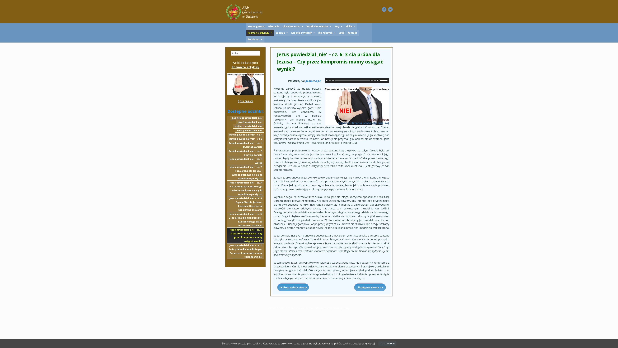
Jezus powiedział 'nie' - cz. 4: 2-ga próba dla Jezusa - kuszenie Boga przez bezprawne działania (245, 204)
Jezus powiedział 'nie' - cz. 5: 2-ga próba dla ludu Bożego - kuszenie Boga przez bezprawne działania (245, 220)
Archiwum (253, 39)
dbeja (347, 308)
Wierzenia (273, 26)
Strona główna (256, 26)
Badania (280, 32)
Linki (341, 32)
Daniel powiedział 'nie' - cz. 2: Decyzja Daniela (245, 153)
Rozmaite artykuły (258, 32)
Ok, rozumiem (387, 343)
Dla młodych (325, 32)
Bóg (337, 26)
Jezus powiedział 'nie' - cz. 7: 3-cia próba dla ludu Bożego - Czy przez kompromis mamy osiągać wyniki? (245, 251)
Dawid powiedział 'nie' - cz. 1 (245, 134)
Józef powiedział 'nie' (250, 122)
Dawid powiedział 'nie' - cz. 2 (245, 138)
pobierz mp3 (313, 81)
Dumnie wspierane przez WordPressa (290, 308)
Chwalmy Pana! (291, 26)
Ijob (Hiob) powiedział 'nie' (247, 117)
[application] (357, 80)
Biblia (349, 26)
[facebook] (384, 9)
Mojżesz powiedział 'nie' (248, 126)
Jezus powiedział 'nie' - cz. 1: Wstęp (245, 160)
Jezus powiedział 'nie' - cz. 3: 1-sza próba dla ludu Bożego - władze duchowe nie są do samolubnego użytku (245, 188)
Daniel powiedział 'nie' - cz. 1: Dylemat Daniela (245, 144)
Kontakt (352, 32)
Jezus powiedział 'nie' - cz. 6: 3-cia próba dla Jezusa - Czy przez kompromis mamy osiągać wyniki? (245, 235)
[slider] (384, 80)
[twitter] (390, 9)
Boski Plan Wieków (317, 26)
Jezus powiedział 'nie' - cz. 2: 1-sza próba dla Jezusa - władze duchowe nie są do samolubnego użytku (245, 172)
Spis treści (245, 101)
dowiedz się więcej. (364, 343)
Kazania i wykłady (301, 32)
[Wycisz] (378, 80)
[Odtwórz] (326, 80)
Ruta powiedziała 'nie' (249, 130)
